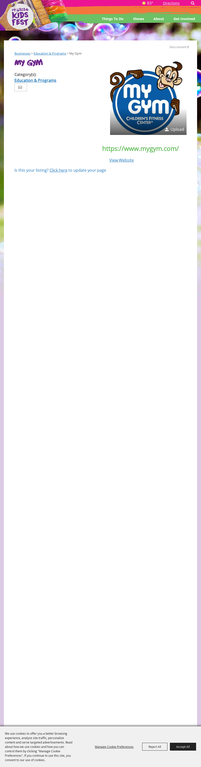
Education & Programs (50, 53)
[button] (148, 97)
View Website (121, 160)
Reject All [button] (155, 747)
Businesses (22, 53)
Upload (177, 129)
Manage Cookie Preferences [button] (114, 747)
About (158, 18)
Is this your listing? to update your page (60, 170)
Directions (171, 3)
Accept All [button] (183, 747)
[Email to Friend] (20, 87)
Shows (138, 18)
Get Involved (184, 18)
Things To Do (113, 18)
